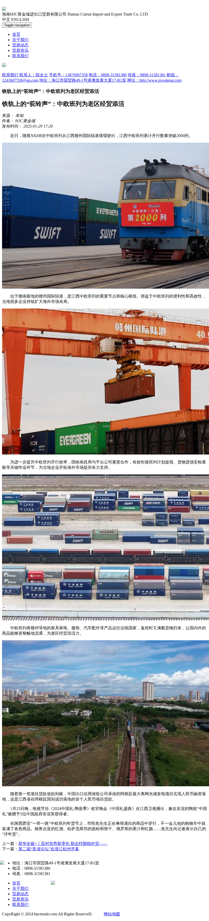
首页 (16, 34)
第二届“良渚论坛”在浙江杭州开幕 (48, 849)
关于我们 (20, 40)
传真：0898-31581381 (147, 75)
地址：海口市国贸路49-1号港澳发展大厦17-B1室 (82, 80)
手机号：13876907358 (68, 75)
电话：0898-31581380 (108, 75)
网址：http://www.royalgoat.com (154, 80)
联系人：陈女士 (33, 75)
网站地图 (112, 914)
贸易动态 (20, 45)
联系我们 (20, 56)
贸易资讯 (20, 50)
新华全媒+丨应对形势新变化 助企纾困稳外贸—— (62, 843)
